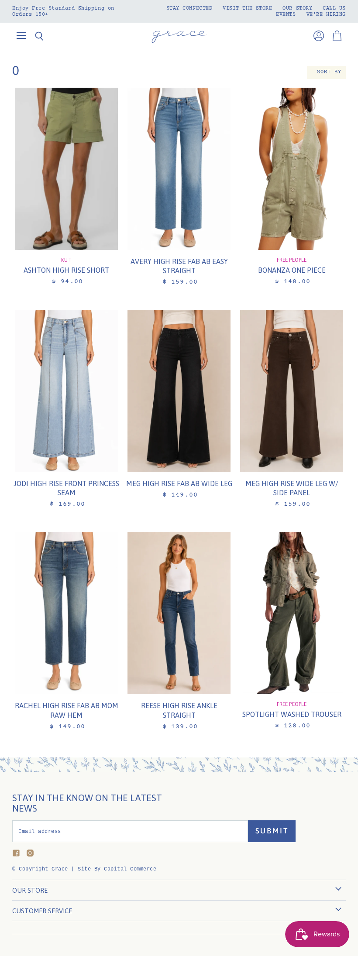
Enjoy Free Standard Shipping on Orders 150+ (63, 11)
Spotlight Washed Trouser (291, 714)
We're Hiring (326, 14)
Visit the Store (247, 8)
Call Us (334, 8)
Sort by (329, 72)
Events (286, 14)
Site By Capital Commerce (117, 869)
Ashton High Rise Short (66, 270)
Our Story (297, 8)
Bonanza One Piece (292, 270)
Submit (272, 830)
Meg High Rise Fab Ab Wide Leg (179, 483)
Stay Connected (189, 8)
